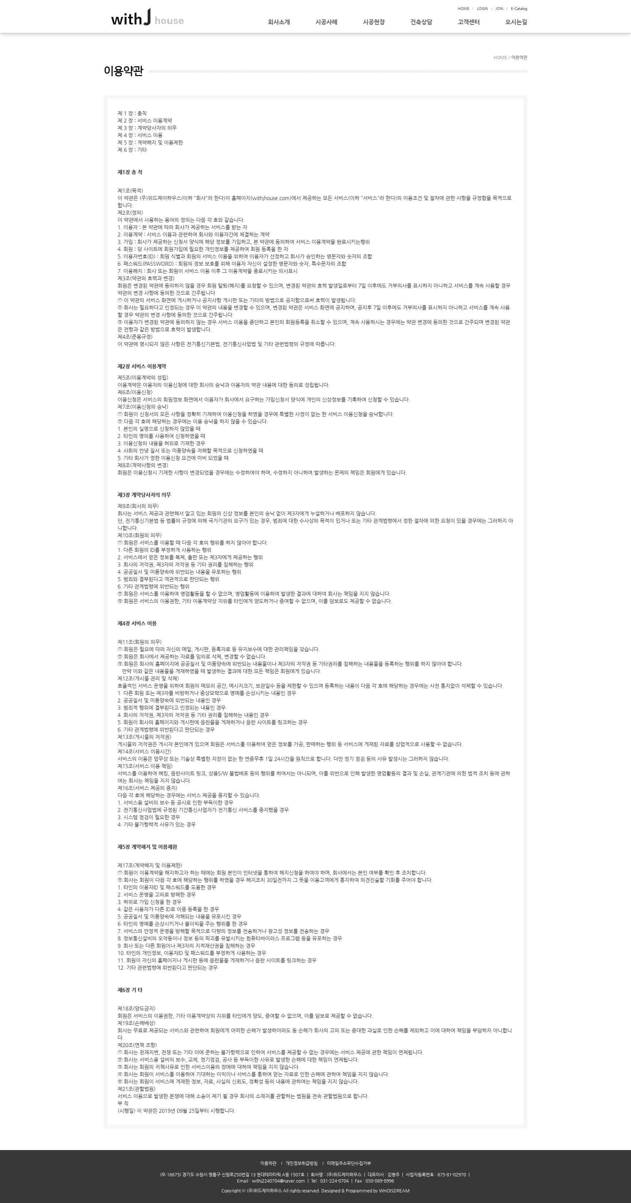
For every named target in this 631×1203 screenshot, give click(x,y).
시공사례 (326, 22)
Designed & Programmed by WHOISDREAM (365, 1190)
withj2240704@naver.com (278, 1180)
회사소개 (279, 22)
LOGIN (482, 9)
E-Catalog (519, 9)
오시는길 (516, 22)
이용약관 (268, 1163)
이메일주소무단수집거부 (349, 1163)
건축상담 (421, 22)
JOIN (499, 9)
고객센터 (469, 22)
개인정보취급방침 (302, 1163)
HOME (463, 9)
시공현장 (374, 22)
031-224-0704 (334, 1180)
